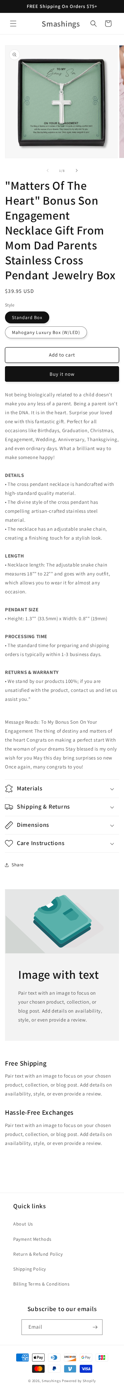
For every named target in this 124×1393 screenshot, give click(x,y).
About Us (23, 1224)
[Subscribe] (95, 1327)
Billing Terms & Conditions (41, 1284)
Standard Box (27, 317)
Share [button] (18, 865)
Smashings (51, 1380)
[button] (13, 23)
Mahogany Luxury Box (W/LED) (46, 332)
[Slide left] (47, 170)
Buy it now (62, 374)
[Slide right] (76, 170)
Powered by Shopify (79, 1380)
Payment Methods (32, 1239)
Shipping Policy (29, 1269)
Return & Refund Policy (37, 1254)
